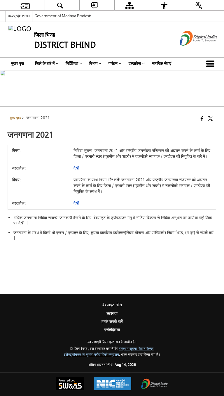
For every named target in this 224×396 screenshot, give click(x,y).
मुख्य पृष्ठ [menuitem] (17, 63)
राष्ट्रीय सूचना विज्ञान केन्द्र (136, 348)
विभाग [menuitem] (93, 63)
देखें (76, 168)
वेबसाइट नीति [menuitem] (112, 305)
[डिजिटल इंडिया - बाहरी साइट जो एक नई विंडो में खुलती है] (191, 51)
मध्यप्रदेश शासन (19, 16)
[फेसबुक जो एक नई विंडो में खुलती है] (202, 119)
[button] (211, 64)
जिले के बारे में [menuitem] (45, 63)
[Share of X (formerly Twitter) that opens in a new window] (210, 119)
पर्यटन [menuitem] (113, 63)
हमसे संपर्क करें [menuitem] (112, 322)
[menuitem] (25, 5)
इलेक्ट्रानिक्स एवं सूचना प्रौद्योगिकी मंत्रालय (91, 354)
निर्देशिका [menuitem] (72, 63)
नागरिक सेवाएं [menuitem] (161, 63)
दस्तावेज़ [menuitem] (135, 63)
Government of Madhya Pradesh (62, 16)
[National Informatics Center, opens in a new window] (113, 384)
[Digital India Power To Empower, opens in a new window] (154, 384)
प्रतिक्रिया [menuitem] (112, 330)
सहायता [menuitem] (112, 313)
